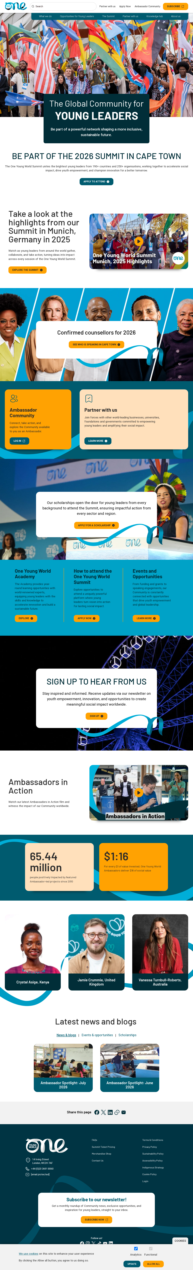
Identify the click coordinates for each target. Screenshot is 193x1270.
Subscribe (173, 6)
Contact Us (97, 1160)
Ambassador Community (147, 6)
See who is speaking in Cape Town (94, 344)
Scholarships (127, 1035)
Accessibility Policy (152, 1160)
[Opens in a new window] (96, 1112)
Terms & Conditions (152, 1139)
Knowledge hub (155, 16)
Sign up (94, 716)
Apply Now (125, 6)
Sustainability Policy (152, 1153)
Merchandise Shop (101, 1153)
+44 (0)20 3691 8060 (42, 1168)
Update (132, 1263)
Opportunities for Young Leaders (77, 16)
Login (145, 1181)
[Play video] (138, 241)
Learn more (95, 440)
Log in (17, 440)
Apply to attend (94, 181)
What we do (45, 16)
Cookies (180, 1240)
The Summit (108, 16)
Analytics (136, 1254)
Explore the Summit (25, 270)
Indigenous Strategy (153, 1167)
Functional (150, 1254)
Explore (24, 618)
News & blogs (66, 1035)
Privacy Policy (149, 1146)
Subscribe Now (94, 1219)
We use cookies (28, 1253)
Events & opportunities (97, 1035)
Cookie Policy (149, 1174)
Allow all (153, 1263)
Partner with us (107, 6)
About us (175, 16)
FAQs (94, 1139)
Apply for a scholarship (94, 525)
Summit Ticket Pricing (103, 1146)
